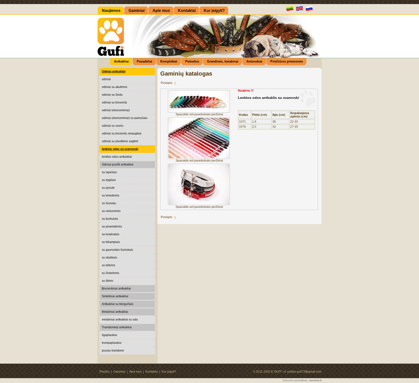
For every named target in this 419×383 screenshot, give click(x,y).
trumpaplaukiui (111, 342)
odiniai (106, 79)
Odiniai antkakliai (113, 71)
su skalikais (109, 257)
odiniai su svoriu (112, 125)
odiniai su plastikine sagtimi (120, 141)
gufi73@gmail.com (309, 371)
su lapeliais (109, 172)
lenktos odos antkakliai (117, 156)
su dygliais (109, 180)
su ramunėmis (111, 211)
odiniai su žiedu (112, 94)
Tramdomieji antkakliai (117, 327)
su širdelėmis (110, 273)
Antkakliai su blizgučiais (117, 304)
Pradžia (104, 371)
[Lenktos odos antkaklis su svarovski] (199, 111)
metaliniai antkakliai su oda (120, 319)
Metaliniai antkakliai (115, 311)
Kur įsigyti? (169, 371)
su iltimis (107, 280)
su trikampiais (111, 242)
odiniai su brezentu (114, 102)
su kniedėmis (110, 195)
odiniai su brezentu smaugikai (121, 133)
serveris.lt (315, 380)
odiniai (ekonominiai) (116, 110)
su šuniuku (109, 203)
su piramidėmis (112, 226)
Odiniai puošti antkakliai (117, 164)
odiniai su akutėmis (114, 87)
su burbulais (110, 218)
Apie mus (135, 371)
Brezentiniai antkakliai (116, 288)
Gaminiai (119, 371)
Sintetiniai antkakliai (115, 296)
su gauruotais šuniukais (117, 249)
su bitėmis (108, 265)
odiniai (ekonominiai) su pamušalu (124, 118)
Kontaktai (151, 371)
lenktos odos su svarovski (120, 149)
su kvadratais (110, 234)
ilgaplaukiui (109, 335)
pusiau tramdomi (113, 350)
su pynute (108, 187)
